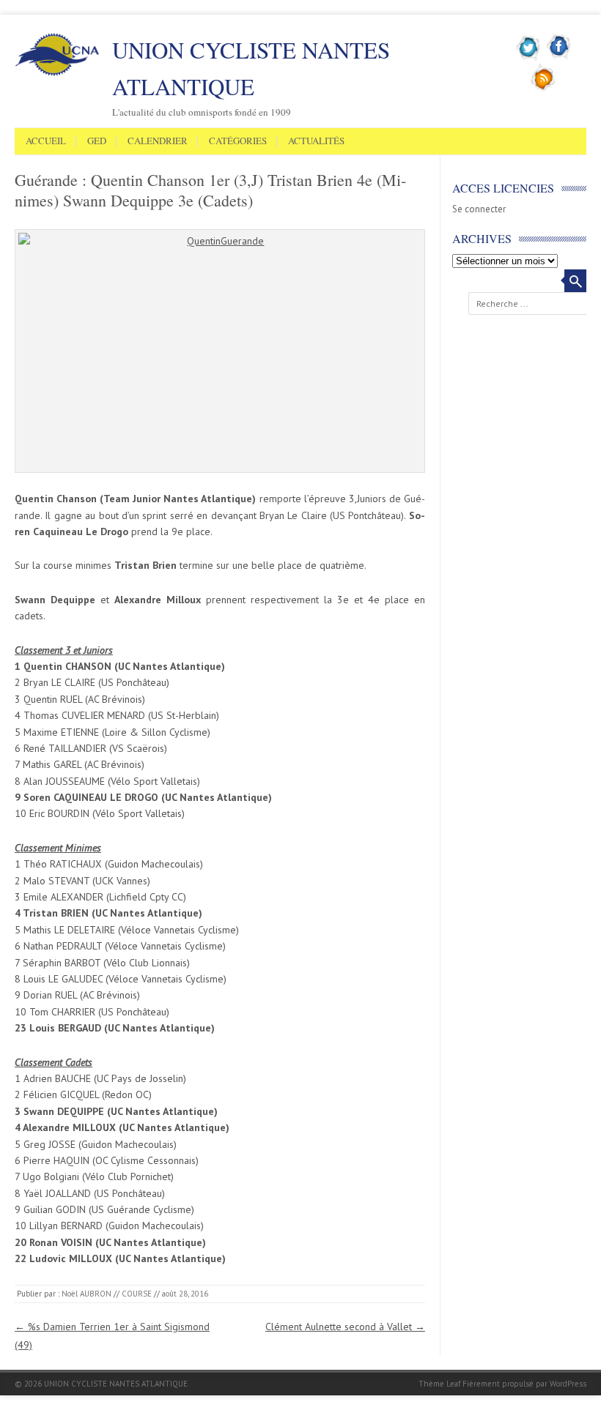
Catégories (238, 141)
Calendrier (158, 141)
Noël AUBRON (86, 1293)
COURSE (137, 1293)
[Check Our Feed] (543, 88)
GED (96, 141)
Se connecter (479, 209)
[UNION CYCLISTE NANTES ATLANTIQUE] (57, 73)
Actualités (316, 141)
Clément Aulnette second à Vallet (345, 1326)
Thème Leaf (439, 1384)
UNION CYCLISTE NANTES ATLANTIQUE (251, 68)
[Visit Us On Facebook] (559, 57)
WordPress (568, 1384)
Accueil (46, 141)
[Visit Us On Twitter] (529, 57)
